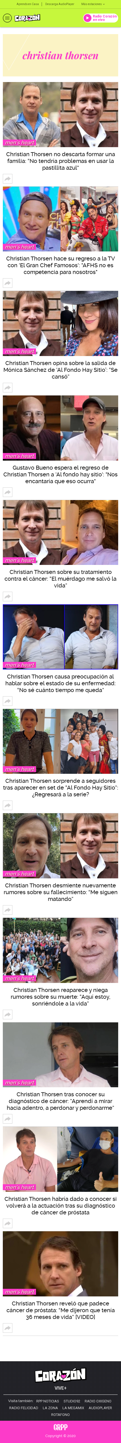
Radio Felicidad (23, 1408)
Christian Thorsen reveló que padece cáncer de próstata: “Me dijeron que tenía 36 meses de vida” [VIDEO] (60, 1310)
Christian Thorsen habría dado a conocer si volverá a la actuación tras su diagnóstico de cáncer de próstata (61, 1205)
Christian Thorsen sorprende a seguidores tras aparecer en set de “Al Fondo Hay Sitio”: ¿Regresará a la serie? (60, 787)
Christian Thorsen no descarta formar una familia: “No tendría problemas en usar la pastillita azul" (60, 161)
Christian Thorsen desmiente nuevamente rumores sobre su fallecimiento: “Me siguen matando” (61, 892)
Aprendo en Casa (28, 4)
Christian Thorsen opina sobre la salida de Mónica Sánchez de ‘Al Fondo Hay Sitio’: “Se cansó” (60, 370)
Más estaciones (91, 4)
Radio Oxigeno (98, 1401)
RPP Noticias (47, 1401)
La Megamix (73, 1408)
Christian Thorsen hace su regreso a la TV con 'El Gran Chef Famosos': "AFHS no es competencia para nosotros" (60, 265)
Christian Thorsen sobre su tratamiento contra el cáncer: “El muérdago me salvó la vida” (60, 579)
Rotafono (60, 1415)
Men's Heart (19, 142)
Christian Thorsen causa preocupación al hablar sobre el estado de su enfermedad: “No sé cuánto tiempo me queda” (60, 683)
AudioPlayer (100, 1408)
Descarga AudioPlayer (59, 4)
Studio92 (72, 1401)
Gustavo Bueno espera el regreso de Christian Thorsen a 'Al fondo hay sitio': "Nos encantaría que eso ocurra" (60, 474)
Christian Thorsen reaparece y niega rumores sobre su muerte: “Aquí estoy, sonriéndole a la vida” (60, 997)
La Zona (50, 1408)
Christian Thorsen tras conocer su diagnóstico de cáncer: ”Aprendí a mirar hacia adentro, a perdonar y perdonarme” (60, 1101)
